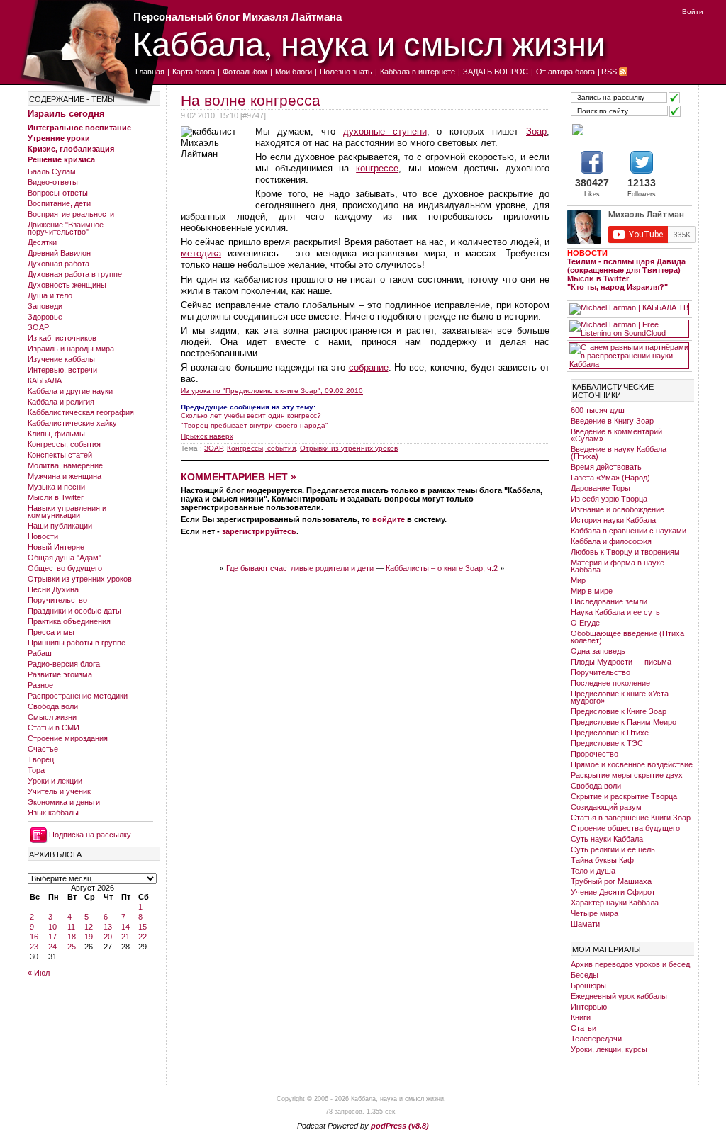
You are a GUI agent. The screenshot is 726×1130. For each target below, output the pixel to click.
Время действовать (606, 466)
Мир (578, 580)
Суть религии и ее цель (613, 849)
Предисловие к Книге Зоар (618, 711)
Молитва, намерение (65, 465)
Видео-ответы (53, 182)
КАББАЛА (45, 380)
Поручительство (57, 600)
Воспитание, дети (59, 203)
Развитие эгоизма (60, 674)
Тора (36, 770)
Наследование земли (609, 601)
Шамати (585, 923)
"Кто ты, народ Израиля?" (617, 287)
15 (142, 926)
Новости (43, 536)
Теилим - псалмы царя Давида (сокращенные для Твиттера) (626, 265)
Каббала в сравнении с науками (628, 530)
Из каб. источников (62, 338)
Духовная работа (58, 263)
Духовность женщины (67, 285)
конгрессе (377, 168)
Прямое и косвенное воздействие (632, 764)
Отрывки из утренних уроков (80, 579)
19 (88, 936)
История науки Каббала (613, 520)
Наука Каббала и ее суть (615, 612)
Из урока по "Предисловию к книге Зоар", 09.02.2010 (272, 391)
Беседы (584, 974)
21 (125, 936)
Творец (41, 759)
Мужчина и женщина (64, 476)
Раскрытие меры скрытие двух (627, 775)
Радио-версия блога (64, 664)
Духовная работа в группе (75, 274)
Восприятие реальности (71, 214)
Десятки (42, 242)
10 (52, 926)
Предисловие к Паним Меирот (625, 721)
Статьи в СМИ (53, 727)
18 (71, 936)
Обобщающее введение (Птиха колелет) (627, 637)
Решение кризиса (61, 159)
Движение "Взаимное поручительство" (66, 228)
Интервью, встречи (62, 370)
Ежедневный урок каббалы (619, 996)
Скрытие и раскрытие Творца (624, 796)
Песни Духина (53, 589)
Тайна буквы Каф (602, 860)
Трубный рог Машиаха (611, 881)
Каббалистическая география (81, 412)
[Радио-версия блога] (629, 129)
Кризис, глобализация (71, 149)
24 (52, 946)
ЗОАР (38, 327)
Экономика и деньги (64, 802)
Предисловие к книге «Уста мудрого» (620, 697)
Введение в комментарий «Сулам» (616, 435)
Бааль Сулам (52, 171)
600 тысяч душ (598, 410)
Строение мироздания (68, 738)
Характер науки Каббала (615, 902)
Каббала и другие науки (70, 391)
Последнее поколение (610, 683)
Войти (692, 12)
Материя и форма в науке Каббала (617, 566)
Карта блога (193, 71)
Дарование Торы (600, 488)
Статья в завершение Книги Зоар (631, 817)
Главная (149, 71)
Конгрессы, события (64, 444)
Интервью (589, 1006)
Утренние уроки (59, 138)
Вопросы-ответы (58, 192)
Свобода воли (53, 706)
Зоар (536, 131)
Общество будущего (65, 568)
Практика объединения (69, 621)
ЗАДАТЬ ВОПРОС (495, 71)
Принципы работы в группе (76, 642)
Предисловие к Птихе (610, 732)
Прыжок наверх (207, 436)
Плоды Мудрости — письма (621, 661)
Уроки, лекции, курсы (609, 1049)
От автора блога (565, 71)
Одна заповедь (598, 651)
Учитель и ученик (59, 791)
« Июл (39, 972)
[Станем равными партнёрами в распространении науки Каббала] (629, 355)
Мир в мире (592, 590)
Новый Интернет (58, 547)
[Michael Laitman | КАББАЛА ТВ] (629, 309)
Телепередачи (596, 1038)
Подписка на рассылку (90, 834)
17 (52, 936)
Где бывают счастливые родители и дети (300, 568)
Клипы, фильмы (56, 433)
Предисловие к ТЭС (607, 743)
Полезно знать (346, 71)
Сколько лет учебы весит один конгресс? (251, 415)
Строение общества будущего (625, 828)
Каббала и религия (61, 401)
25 (71, 946)
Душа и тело (50, 295)
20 (108, 936)
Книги (581, 1017)
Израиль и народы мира (71, 348)
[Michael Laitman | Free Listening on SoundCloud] (629, 329)
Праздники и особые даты (74, 610)
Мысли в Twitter (56, 497)
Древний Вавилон (59, 253)
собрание (369, 367)
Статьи (583, 1028)
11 (71, 926)
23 (34, 946)
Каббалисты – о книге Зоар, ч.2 (442, 568)
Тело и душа (593, 870)
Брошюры (588, 985)
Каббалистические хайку (72, 423)
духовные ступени (385, 131)
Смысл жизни (52, 717)
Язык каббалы (53, 812)
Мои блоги (293, 71)
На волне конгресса (250, 100)
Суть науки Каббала (607, 838)
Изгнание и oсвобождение (617, 509)
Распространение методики (78, 695)
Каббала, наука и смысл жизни (369, 43)
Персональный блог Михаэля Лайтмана (237, 17)
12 (88, 926)
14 (125, 926)
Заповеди (45, 306)
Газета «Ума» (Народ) (610, 477)
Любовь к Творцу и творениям (625, 551)
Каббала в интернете (417, 71)
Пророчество (594, 753)
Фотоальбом (245, 71)
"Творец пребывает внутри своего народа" (254, 425)
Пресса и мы (51, 632)
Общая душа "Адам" (64, 557)
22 (142, 936)
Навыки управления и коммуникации (67, 511)
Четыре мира (594, 913)
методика (201, 253)
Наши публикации (60, 525)
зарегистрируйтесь (259, 531)
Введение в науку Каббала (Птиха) (618, 453)
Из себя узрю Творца (609, 498)
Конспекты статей (60, 455)
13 (108, 926)
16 (34, 936)
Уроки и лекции (55, 780)
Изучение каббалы (61, 359)
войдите (388, 519)
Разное (40, 685)
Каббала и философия (611, 541)
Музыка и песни (56, 486)
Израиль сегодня (66, 113)
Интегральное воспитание (79, 127)
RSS (609, 71)
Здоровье (45, 316)
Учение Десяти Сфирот (613, 891)
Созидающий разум (606, 806)
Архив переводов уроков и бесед (630, 964)
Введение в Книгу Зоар (612, 420)
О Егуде (585, 622)
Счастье (43, 749)
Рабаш (40, 653)
